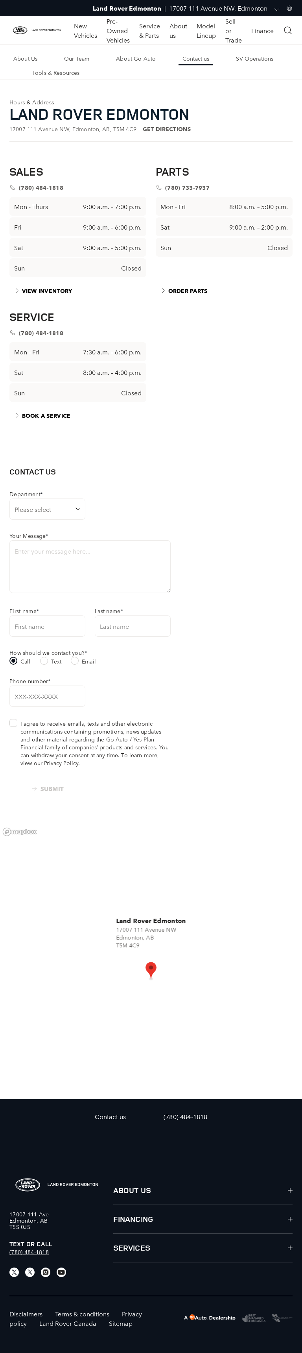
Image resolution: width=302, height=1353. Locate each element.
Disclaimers (25, 1313)
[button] (151, 971)
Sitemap (121, 1323)
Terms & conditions (82, 1313)
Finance (262, 30)
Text (56, 661)
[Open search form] (288, 30)
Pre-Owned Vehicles (118, 30)
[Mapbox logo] (19, 831)
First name (24, 611)
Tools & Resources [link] (55, 72)
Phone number (30, 681)
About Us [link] (25, 58)
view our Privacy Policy (49, 763)
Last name (109, 611)
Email (89, 661)
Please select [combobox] (33, 509)
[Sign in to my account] (289, 8)
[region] (151, 961)
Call (25, 661)
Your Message (28, 535)
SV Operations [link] (254, 58)
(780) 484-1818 (29, 1252)
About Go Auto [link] (136, 58)
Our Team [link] (76, 58)
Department (26, 494)
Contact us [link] (195, 58)
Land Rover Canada (67, 1323)
